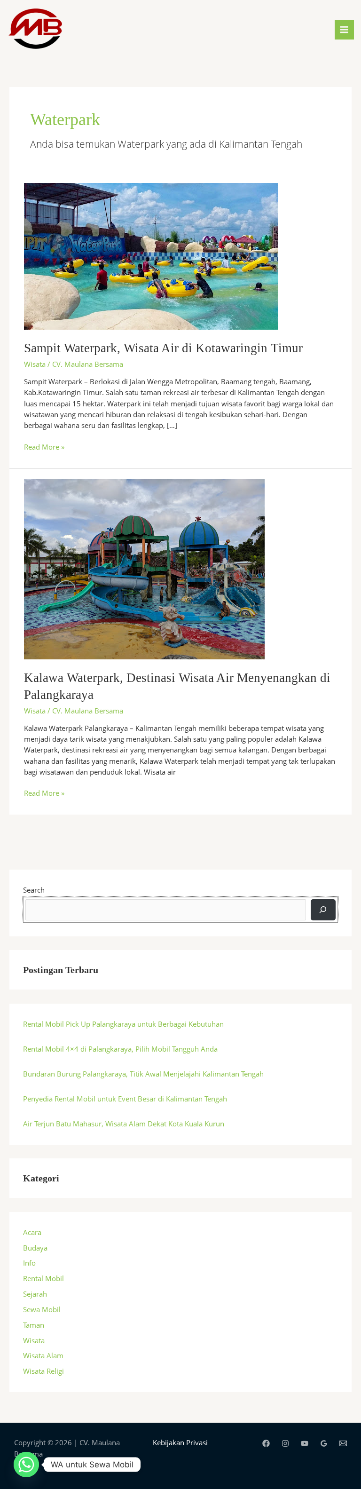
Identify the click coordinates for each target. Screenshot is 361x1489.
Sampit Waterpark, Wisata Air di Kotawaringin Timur (163, 348)
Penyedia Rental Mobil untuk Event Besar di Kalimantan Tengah (125, 1098)
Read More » (44, 446)
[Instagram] (285, 1443)
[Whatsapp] (26, 1464)
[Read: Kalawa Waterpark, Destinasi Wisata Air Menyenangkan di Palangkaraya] (144, 568)
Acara (32, 1232)
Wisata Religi (43, 1371)
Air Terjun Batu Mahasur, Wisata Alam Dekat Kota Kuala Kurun (123, 1123)
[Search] (323, 909)
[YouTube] (304, 1443)
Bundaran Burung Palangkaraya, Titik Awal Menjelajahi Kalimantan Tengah (143, 1073)
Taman (33, 1325)
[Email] (343, 1443)
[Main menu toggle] (344, 30)
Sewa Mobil (42, 1309)
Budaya (35, 1247)
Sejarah (35, 1294)
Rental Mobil (43, 1278)
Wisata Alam (43, 1355)
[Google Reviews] (324, 1443)
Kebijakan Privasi (180, 1442)
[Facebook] (266, 1443)
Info (29, 1262)
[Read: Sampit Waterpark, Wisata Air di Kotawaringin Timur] (151, 255)
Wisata (35, 364)
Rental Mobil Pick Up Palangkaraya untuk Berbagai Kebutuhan (123, 1024)
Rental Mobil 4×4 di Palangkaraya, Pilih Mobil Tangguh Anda (120, 1048)
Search (34, 890)
